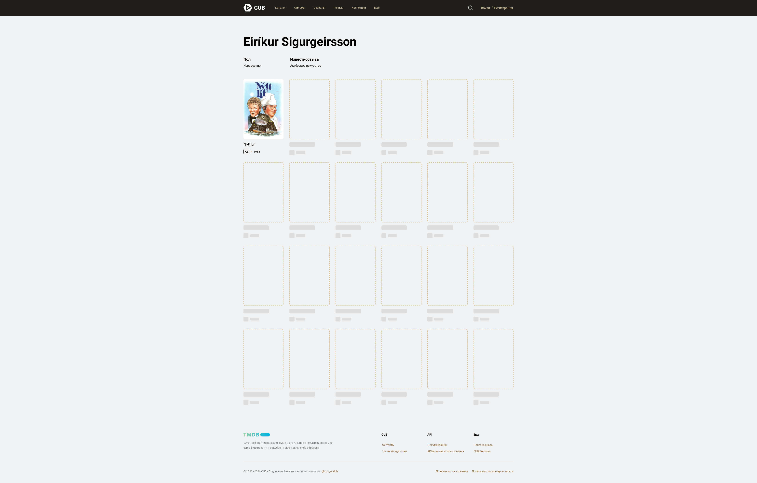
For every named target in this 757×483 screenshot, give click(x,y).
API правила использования (445, 451)
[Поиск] (470, 8)
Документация (437, 445)
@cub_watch (330, 471)
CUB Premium (482, 451)
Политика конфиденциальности (493, 471)
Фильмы (299, 7)
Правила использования (452, 471)
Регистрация (503, 8)
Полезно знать (483, 445)
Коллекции (359, 7)
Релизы (338, 7)
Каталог (280, 7)
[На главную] (254, 8)
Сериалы (319, 7)
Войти (485, 8)
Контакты (387, 445)
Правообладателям (394, 451)
